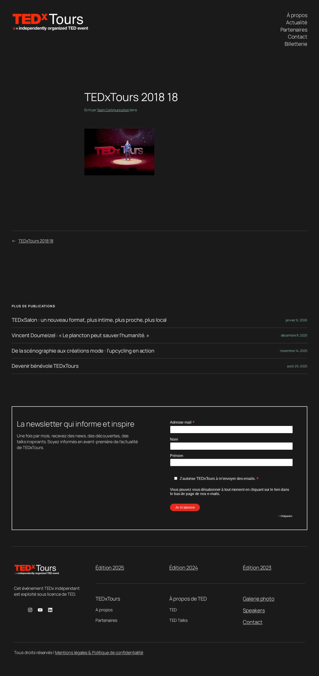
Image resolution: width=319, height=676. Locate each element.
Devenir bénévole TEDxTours (45, 366)
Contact (252, 622)
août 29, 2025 (297, 366)
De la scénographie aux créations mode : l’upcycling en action (83, 351)
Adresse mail (182, 422)
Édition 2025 (110, 567)
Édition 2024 (183, 567)
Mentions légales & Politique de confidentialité (99, 652)
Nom (174, 439)
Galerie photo (258, 598)
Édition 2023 (257, 567)
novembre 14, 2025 (293, 350)
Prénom (176, 456)
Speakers (254, 610)
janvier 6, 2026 (296, 320)
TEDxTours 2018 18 (35, 241)
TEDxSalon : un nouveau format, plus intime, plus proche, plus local (89, 320)
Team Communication (113, 110)
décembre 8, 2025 (294, 335)
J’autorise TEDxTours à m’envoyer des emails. (219, 478)
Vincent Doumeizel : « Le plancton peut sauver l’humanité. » (80, 335)
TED (173, 609)
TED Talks (178, 620)
